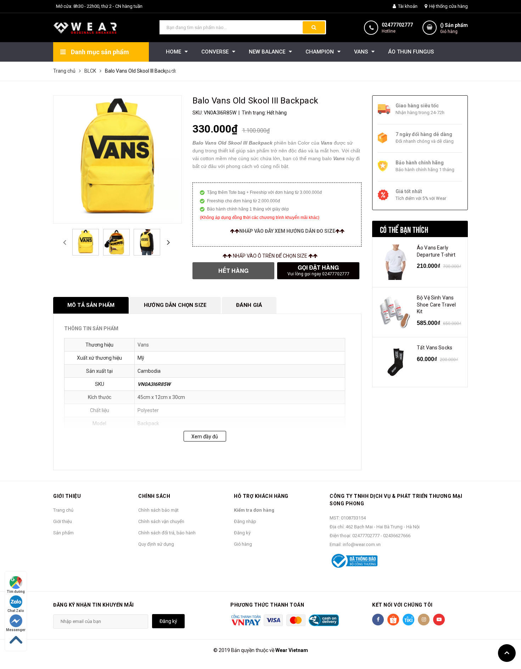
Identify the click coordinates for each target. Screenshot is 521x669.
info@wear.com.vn (362, 544)
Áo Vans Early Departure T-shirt (436, 251)
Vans (143, 345)
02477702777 (397, 25)
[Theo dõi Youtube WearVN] (439, 619)
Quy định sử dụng (156, 544)
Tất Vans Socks (434, 347)
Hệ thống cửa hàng (448, 6)
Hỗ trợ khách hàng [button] (261, 496)
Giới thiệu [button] (67, 496)
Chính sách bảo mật (158, 510)
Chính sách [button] (154, 496)
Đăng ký (242, 532)
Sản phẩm (63, 532)
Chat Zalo (15, 611)
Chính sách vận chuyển (161, 521)
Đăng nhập (245, 521)
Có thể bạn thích (404, 229)
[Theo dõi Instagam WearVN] (424, 619)
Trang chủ (63, 510)
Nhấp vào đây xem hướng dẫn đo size (287, 231)
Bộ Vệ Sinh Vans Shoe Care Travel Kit (436, 304)
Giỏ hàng (243, 544)
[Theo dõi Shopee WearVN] (393, 619)
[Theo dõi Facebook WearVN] (378, 619)
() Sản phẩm (454, 28)
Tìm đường (16, 592)
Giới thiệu (62, 521)
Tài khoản (407, 6)
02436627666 (396, 535)
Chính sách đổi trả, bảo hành (167, 532)
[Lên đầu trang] (507, 653)
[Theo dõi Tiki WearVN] (408, 619)
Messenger (16, 630)
